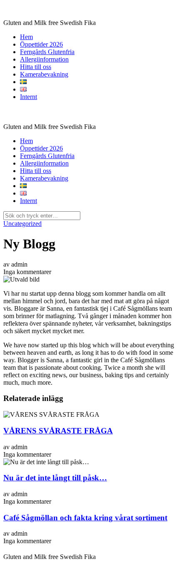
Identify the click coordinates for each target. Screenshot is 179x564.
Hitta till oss (35, 66)
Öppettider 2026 (41, 44)
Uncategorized (22, 223)
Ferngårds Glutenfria (47, 51)
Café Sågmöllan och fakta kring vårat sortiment (85, 517)
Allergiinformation (44, 59)
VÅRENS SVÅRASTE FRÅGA (58, 430)
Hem (26, 36)
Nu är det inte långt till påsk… (55, 477)
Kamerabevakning (44, 74)
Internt (28, 96)
